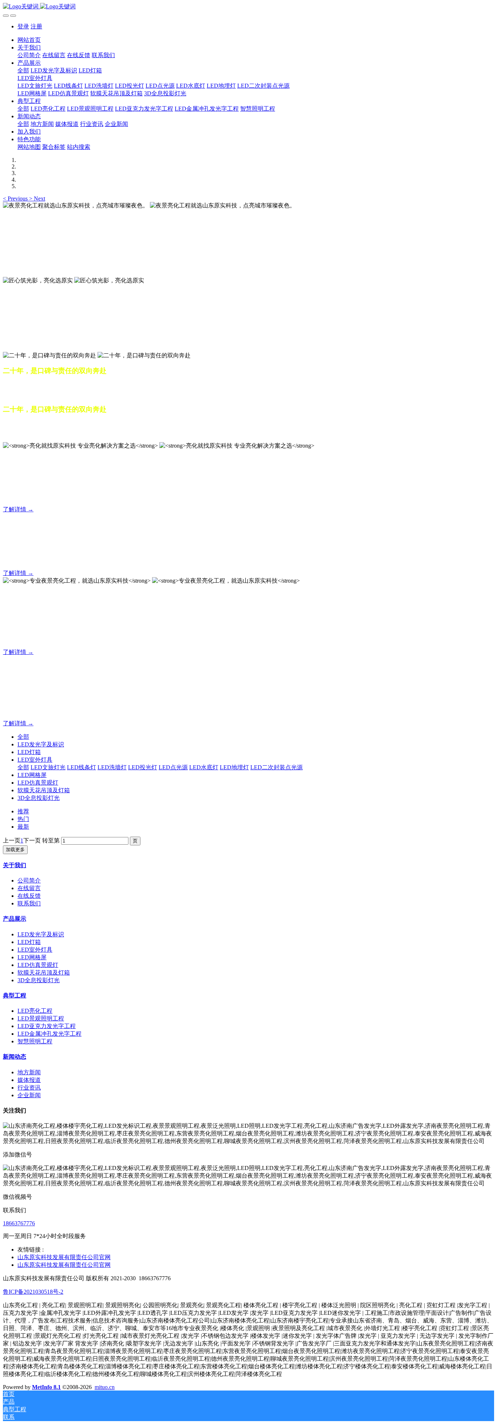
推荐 (23, 811)
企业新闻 (29, 1095)
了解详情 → (18, 509)
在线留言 (29, 888)
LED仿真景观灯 (37, 783)
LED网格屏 (32, 775)
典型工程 (14, 995)
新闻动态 (14, 1057)
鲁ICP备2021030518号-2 (33, 1292)
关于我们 (14, 865)
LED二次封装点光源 (276, 767)
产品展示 (14, 919)
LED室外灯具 (34, 760)
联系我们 (29, 903)
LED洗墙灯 (112, 767)
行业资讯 (29, 1087)
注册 (36, 26)
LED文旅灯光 (48, 767)
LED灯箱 (29, 752)
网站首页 (29, 40)
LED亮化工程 (34, 1011)
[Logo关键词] (248, 7)
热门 (23, 819)
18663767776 (19, 1223)
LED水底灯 (203, 767)
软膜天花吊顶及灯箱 (43, 790)
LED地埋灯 (234, 767)
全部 (23, 70)
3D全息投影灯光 (38, 798)
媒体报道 (29, 1080)
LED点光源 (173, 767)
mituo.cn (105, 1387)
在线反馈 (29, 896)
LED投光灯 (142, 767)
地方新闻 (29, 1072)
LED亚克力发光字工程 (46, 1026)
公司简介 (29, 880)
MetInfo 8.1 (46, 1387)
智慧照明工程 (34, 1041)
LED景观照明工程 (40, 1018)
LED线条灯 (81, 767)
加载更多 (15, 849)
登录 (23, 26)
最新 (23, 827)
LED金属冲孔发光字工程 (49, 1034)
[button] (16, 198)
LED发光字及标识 (40, 744)
